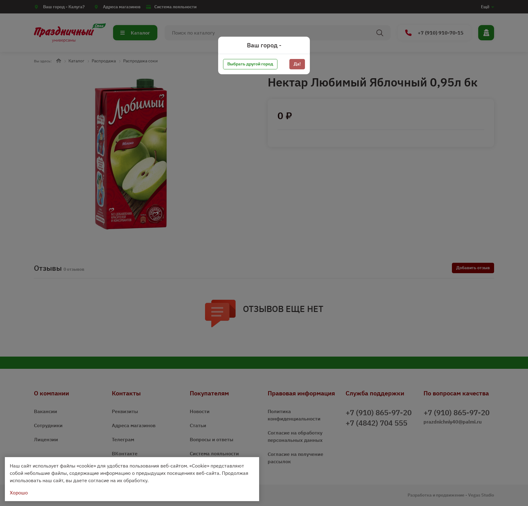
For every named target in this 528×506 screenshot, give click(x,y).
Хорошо (19, 493)
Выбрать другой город (250, 64)
